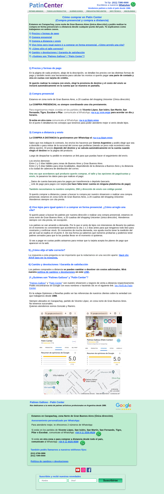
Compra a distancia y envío (46, 41)
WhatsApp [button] (124, 5)
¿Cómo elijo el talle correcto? (47, 48)
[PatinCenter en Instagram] (83, 470)
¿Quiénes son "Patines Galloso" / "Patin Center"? (58, 56)
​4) (30, 45)
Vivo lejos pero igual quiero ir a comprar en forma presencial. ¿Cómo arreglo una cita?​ (78, 45)
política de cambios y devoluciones (56, 272)
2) (30, 37)
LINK (86, 272)
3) (30, 41)
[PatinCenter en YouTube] (78, 470)
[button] (133, 4)
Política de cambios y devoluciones (49, 461)
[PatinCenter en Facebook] (89, 470)
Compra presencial (42, 37)
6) (30, 52)
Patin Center (56, 283)
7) (30, 56)
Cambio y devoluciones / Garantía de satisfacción (58, 52)
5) (30, 48)
